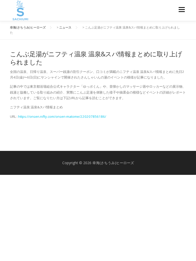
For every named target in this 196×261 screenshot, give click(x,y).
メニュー (181, 9)
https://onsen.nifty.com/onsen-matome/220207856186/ (62, 116)
